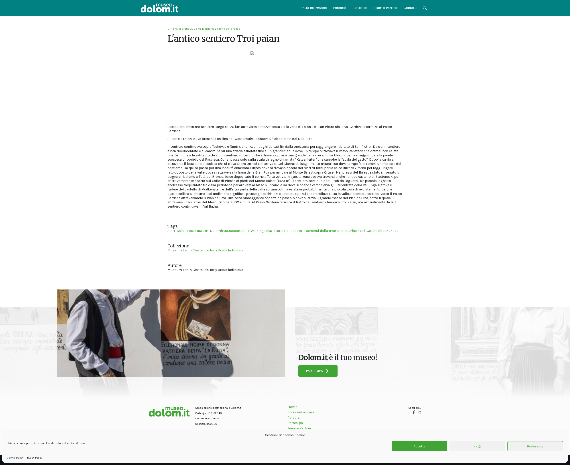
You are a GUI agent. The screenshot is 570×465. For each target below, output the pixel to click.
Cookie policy (15, 457)
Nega (477, 446)
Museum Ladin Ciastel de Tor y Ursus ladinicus (205, 250)
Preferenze (535, 446)
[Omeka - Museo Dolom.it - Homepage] (159, 8)
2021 (171, 230)
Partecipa (360, 8)
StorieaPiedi (355, 230)
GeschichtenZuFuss (382, 230)
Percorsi (339, 8)
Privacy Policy (34, 457)
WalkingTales (261, 230)
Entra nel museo (314, 8)
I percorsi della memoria (324, 230)
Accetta (419, 446)
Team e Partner (385, 8)
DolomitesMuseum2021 (229, 230)
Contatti (410, 8)
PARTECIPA (314, 371)
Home (292, 407)
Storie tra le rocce (228, 28)
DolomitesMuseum (192, 230)
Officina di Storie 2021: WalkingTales (190, 28)
